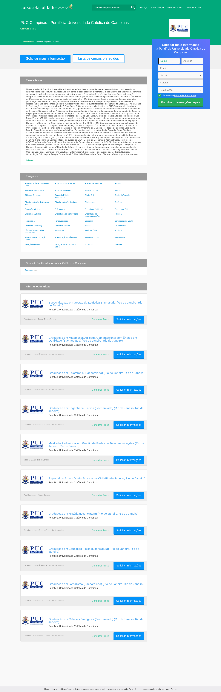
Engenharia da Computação (66, 214)
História (88, 226)
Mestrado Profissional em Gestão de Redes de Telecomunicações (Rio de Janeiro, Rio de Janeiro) (96, 445)
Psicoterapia (120, 237)
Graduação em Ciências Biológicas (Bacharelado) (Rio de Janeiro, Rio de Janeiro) (96, 620)
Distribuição (90, 202)
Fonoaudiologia (61, 221)
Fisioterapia (30, 221)
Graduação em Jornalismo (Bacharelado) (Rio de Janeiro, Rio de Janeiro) (96, 584)
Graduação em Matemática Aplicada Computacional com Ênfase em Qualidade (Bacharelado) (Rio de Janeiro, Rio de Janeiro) (93, 339)
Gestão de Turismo (62, 226)
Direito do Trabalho (122, 195)
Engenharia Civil (121, 209)
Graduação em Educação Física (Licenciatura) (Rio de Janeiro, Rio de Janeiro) (94, 550)
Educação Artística (32, 209)
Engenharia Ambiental (94, 209)
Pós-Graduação (157, 7)
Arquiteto (118, 183)
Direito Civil (89, 195)
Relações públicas (32, 244)
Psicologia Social (92, 237)
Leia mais (30, 160)
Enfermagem (60, 209)
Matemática (59, 230)
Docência (119, 202)
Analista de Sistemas (93, 183)
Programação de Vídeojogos (66, 237)
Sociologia (89, 244)
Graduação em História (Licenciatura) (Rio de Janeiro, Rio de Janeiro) (93, 513)
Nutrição (118, 230)
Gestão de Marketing (33, 226)
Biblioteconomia (91, 190)
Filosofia (118, 214)
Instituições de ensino (175, 7)
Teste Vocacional (194, 7)
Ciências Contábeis (33, 195)
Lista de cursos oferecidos (98, 58)
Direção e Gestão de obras (66, 202)
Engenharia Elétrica (33, 214)
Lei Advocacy (120, 226)
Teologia (118, 244)
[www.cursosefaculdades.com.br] (46, 7)
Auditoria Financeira (63, 190)
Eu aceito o (179, 95)
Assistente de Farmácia (34, 190)
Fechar (174, 689)
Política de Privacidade (185, 95)
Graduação (143, 7)
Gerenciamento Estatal (124, 221)
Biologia (118, 190)
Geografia (89, 221)
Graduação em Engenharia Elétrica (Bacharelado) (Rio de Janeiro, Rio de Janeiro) (96, 409)
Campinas (29, 270)
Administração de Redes (65, 183)
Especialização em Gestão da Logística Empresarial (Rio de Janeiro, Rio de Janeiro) (95, 304)
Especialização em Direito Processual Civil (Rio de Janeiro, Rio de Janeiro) (97, 478)
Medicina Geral (91, 230)
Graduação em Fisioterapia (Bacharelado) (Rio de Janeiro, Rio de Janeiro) (96, 372)
